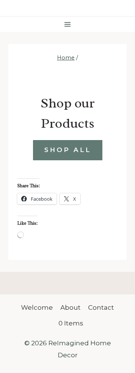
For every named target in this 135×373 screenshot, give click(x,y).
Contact (101, 307)
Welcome (37, 307)
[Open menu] (68, 24)
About (70, 307)
